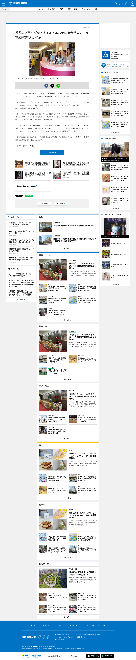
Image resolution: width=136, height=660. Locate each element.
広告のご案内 (60, 639)
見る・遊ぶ (51, 9)
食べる (40, 9)
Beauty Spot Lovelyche (26, 186)
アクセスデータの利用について (65, 637)
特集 (96, 9)
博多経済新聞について (62, 634)
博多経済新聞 (18, 3)
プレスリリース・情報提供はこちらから (88, 634)
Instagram (125, 3)
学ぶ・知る (86, 9)
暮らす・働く (72, 9)
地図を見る (52, 152)
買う (61, 9)
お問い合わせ (81, 637)
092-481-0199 (63, 96)
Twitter (121, 3)
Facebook (116, 3)
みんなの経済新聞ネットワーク (31, 656)
